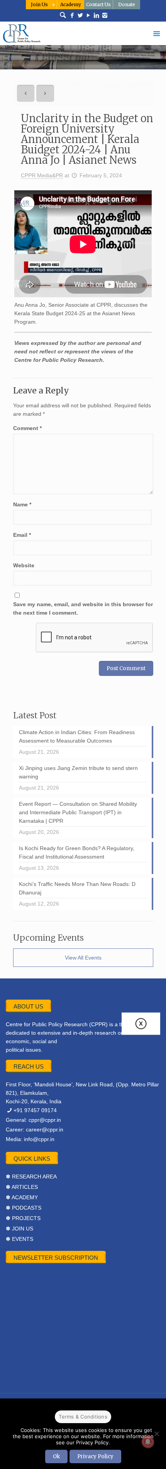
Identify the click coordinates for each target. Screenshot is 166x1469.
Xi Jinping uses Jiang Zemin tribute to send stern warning (78, 772)
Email (22, 535)
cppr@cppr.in (45, 1120)
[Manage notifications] (148, 1441)
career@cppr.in (44, 1129)
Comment (27, 428)
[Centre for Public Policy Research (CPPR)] (82, 33)
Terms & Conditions (83, 1417)
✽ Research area (31, 1176)
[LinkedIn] (97, 15)
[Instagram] (105, 15)
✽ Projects (23, 1218)
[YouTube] (89, 15)
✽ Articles (22, 1187)
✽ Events (19, 1239)
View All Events (83, 958)
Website (23, 565)
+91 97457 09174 (35, 1110)
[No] (156, 1433)
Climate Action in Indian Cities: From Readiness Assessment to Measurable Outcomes (77, 736)
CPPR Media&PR (42, 175)
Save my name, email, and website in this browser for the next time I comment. (83, 608)
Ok (56, 1456)
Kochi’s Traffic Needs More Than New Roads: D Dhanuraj (77, 888)
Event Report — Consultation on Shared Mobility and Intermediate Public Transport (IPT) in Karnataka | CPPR (78, 812)
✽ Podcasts (23, 1208)
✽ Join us (19, 1228)
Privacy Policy (95, 1456)
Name (22, 504)
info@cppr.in (39, 1139)
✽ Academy (22, 1197)
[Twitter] (80, 15)
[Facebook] (72, 15)
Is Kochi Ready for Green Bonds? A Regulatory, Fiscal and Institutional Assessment (76, 852)
